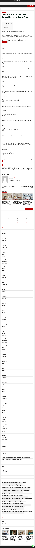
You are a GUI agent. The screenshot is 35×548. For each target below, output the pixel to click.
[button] (2, 6)
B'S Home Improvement (6, 488)
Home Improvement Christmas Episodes (9, 504)
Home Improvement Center (6, 503)
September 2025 (4, 247)
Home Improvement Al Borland (7, 495)
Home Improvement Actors (18, 492)
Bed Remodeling (4, 439)
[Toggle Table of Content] (11, 23)
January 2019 (4, 379)
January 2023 (4, 298)
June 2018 (3, 391)
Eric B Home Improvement (24, 490)
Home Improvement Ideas (6, 506)
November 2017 (4, 403)
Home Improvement (5, 441)
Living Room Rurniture (6, 442)
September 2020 (4, 345)
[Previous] (2, 161)
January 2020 (4, 358)
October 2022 (4, 303)
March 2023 (4, 294)
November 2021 (4, 321)
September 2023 (4, 284)
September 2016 (4, 428)
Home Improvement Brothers (17, 500)
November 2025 (4, 243)
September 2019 (4, 365)
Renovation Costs (5, 448)
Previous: (8, 186)
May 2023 (3, 291)
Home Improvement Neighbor (18, 509)
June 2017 (3, 412)
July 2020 (3, 347)
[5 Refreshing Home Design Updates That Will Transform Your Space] (5, 532)
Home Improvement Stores (27, 511)
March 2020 (4, 354)
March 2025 (4, 257)
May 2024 (3, 270)
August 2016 (4, 430)
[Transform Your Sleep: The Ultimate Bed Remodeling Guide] (7, 196)
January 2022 (4, 317)
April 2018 (3, 394)
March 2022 (4, 314)
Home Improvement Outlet (6, 511)
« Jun (2, 227)
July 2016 (3, 431)
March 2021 (4, 335)
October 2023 (4, 282)
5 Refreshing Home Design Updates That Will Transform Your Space (13, 455)
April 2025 (3, 256)
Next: (26, 186)
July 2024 (3, 268)
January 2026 (4, 240)
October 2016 (4, 426)
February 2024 (4, 275)
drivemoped (4, 523)
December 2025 (4, 242)
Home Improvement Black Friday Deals (20, 496)
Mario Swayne (4, 19)
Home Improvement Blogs (6, 498)
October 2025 (4, 245)
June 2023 (3, 289)
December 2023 (4, 279)
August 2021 (4, 326)
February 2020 (4, 356)
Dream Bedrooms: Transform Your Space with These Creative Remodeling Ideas (27, 203)
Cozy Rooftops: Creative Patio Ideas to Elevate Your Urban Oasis (12, 462)
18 (8, 222)
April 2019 (3, 373)
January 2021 (4, 338)
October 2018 (4, 384)
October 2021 (4, 322)
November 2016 (4, 424)
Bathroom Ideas (4, 437)
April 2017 (3, 415)
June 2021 (3, 329)
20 (17, 222)
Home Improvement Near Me (7, 509)
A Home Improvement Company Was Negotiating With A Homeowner (14, 482)
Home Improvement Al (27, 493)
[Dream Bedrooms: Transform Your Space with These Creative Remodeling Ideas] (28, 196)
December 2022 (4, 300)
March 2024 (4, 273)
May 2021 (3, 331)
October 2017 (4, 405)
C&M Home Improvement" (25, 488)
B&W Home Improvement (26, 487)
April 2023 (3, 293)
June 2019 (3, 370)
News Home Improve (5, 444)
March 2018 (4, 396)
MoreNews (19, 546)
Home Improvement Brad (6, 500)
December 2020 (4, 340)
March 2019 (4, 375)
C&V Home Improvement (6, 490)
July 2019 (3, 368)
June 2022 (3, 308)
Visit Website (12, 180)
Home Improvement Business (7, 501)
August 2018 (4, 387)
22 (26, 222)
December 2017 (4, 401)
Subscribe (32, 5)
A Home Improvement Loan (7, 484)
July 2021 (3, 328)
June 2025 (3, 252)
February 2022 (4, 315)
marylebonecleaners (5, 524)
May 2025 (3, 254)
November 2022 (4, 301)
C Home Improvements (15, 490)
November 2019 (4, 361)
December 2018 (4, 380)
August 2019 (4, 366)
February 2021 (4, 336)
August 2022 (4, 305)
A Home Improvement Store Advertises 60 (9, 485)
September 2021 (4, 324)
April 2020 (3, 352)
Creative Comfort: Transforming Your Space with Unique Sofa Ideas (13, 461)
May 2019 (3, 372)
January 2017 (4, 421)
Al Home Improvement (21, 485)
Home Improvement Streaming (7, 512)
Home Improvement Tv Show (19, 512)
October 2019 (4, 363)
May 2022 (3, 310)
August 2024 (4, 266)
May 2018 (3, 393)
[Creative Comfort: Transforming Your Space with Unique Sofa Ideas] (29, 532)
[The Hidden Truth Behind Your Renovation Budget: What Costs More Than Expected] (13, 532)
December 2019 (4, 359)
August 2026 (4, 233)
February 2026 (4, 238)
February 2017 (4, 419)
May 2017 (3, 414)
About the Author (5, 25)
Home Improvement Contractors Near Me (24, 504)
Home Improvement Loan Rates (7, 508)
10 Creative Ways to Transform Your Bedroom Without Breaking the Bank (17, 203)
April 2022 (3, 312)
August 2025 (4, 249)
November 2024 (4, 263)
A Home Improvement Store (17, 484)
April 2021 (3, 333)
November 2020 (4, 342)
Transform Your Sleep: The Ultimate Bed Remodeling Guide (6, 202)
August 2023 (4, 286)
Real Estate (4, 446)
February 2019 (4, 377)
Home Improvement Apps (18, 495)
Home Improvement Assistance (7, 496)
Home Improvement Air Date (18, 493)
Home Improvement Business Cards (19, 501)
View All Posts (18, 180)
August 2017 (4, 408)
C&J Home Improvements (15, 488)
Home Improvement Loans (18, 508)
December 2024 (4, 261)
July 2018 (3, 389)
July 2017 (3, 410)
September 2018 (4, 386)
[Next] (2, 165)
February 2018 (4, 398)
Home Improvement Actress (7, 493)
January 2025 (4, 259)
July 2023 (3, 287)
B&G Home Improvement (6, 487)
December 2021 (4, 319)
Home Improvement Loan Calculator (18, 506)
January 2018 (4, 400)
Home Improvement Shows (17, 511)
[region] (17, 101)
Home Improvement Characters (18, 503)
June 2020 (3, 349)
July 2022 (3, 307)
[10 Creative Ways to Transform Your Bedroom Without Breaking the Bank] (17, 196)
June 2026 (3, 235)
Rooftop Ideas (4, 449)
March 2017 (4, 417)
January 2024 (4, 277)
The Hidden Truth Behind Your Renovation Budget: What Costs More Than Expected (16, 457)
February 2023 (4, 296)
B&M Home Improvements (16, 487)
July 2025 (3, 250)
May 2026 (3, 236)
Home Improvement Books (16, 498)
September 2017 (4, 407)
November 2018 (4, 382)
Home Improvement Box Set (27, 498)
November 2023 (4, 280)
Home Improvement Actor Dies (7, 492)
